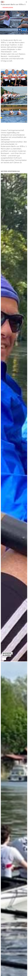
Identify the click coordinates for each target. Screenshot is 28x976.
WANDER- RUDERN (7, 654)
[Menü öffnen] (26, 2)
